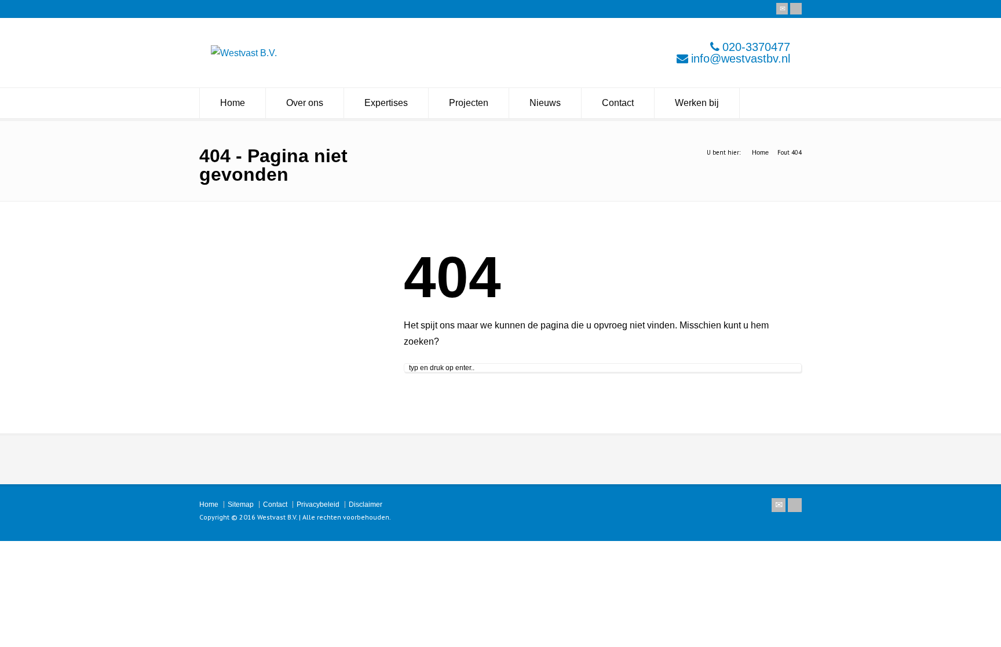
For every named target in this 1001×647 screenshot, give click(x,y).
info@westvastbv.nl (740, 58)
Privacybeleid (318, 504)
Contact (618, 103)
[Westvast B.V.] (244, 53)
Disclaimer (365, 504)
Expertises (386, 103)
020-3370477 (756, 47)
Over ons (304, 103)
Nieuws (545, 103)
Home (232, 103)
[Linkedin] (796, 8)
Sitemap (241, 504)
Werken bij (697, 103)
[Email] (782, 8)
